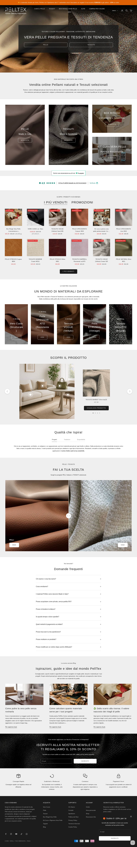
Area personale (91, 810)
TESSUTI (52, 9)
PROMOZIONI (82, 202)
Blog (44, 827)
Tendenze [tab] (67, 439)
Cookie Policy (72, 827)
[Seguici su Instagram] (11, 834)
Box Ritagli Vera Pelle (50, 817)
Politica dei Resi (73, 817)
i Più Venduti (68, 271)
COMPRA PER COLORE (97, 9)
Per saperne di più (11, 727)
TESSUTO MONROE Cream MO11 (35, 260)
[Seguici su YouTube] (16, 834)
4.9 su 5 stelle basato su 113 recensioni (72, 183)
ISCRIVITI (115, 838)
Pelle (44, 810)
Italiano (114, 10)
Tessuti (45, 813)
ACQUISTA (68, 140)
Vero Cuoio (46, 807)
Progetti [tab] (54, 439)
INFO (69, 12)
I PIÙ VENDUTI (55, 202)
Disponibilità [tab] (81, 439)
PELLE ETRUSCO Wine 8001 (57, 260)
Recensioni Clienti (91, 817)
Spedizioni (71, 813)
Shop (87, 813)
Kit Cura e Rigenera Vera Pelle (52, 820)
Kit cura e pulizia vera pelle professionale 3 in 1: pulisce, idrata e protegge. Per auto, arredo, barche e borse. (101, 230)
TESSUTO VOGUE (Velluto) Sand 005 (57, 230)
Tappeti (45, 823)
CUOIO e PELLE (39, 9)
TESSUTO (91, 45)
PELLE (45, 45)
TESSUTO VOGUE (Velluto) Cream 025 (101, 260)
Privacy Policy (72, 820)
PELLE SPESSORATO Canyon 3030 (79, 230)
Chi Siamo (71, 807)
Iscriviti (85, 761)
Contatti (70, 810)
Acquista (25, 140)
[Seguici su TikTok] (21, 834)
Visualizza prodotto (96, 408)
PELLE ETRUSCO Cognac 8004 (13, 260)
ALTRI (83, 9)
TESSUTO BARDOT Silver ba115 (96, 399)
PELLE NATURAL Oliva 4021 (123, 260)
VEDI (16, 337)
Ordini (88, 807)
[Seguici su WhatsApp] (27, 834)
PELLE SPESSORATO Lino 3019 (123, 230)
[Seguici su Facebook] (6, 834)
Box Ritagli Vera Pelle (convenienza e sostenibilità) (13, 230)
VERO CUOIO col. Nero (35, 229)
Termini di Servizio (74, 823)
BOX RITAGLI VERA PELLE (68, 9)
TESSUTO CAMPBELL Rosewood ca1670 (79, 260)
